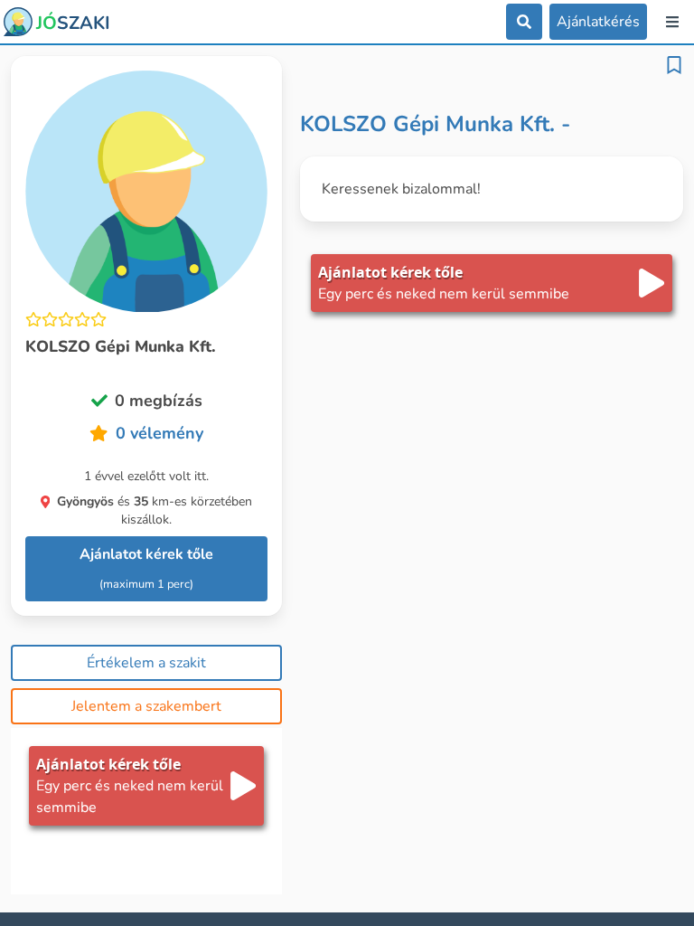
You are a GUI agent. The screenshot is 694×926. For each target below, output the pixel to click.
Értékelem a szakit (146, 663)
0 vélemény (159, 433)
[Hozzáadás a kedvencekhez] (674, 65)
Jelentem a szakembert (146, 706)
